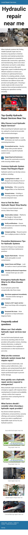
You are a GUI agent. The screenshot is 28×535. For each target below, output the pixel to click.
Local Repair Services (8, 2)
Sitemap (3, 527)
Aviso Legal (4, 522)
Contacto (10, 522)
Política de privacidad (11, 524)
